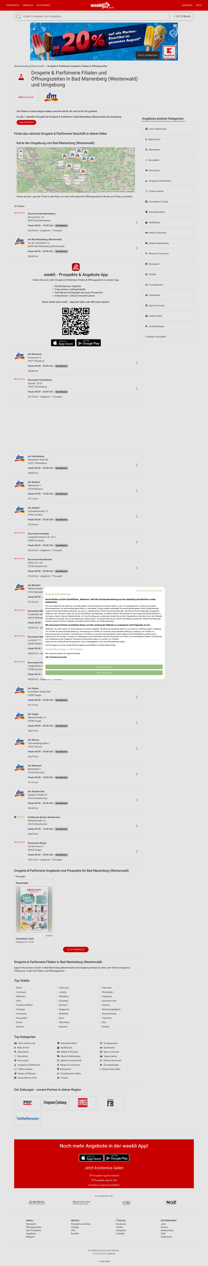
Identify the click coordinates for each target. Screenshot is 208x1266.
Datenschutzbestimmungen (149, 590)
